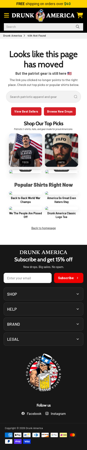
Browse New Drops (60, 111)
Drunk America (12, 35)
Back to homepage (43, 228)
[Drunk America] (43, 373)
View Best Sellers (26, 111)
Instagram (58, 413)
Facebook (34, 413)
